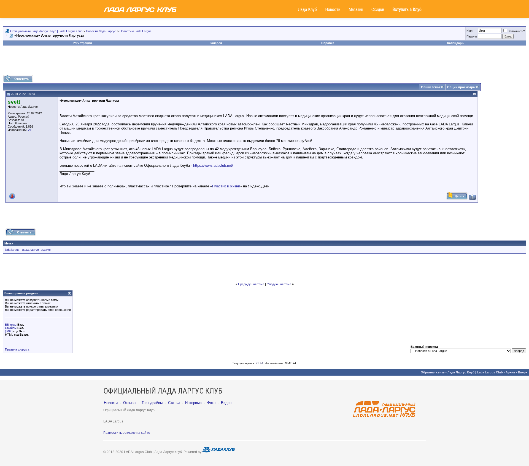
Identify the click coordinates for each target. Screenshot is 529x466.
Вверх (522, 372)
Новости (332, 9)
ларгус (46, 249)
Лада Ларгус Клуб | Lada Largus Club (475, 372)
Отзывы (129, 403)
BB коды (11, 324)
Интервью (193, 403)
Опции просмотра (461, 87)
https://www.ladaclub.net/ (213, 165)
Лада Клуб (307, 9)
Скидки (377, 9)
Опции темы (430, 87)
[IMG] (8, 331)
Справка (327, 43)
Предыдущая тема (251, 284)
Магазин (356, 9)
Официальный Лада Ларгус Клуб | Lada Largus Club (46, 31)
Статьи (174, 403)
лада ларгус (30, 249)
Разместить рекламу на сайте (126, 433)
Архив (510, 372)
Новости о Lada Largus (136, 31)
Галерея (216, 43)
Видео (226, 403)
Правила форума (17, 349)
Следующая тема (279, 284)
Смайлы (11, 328)
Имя (469, 30)
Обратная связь (433, 372)
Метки (9, 243)
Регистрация (82, 43)
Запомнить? (516, 31)
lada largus (12, 249)
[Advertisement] (264, 62)
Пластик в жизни (226, 186)
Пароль (471, 36)
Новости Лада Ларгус (101, 31)
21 (29, 129)
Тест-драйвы (152, 403)
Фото (211, 403)
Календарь (455, 43)
